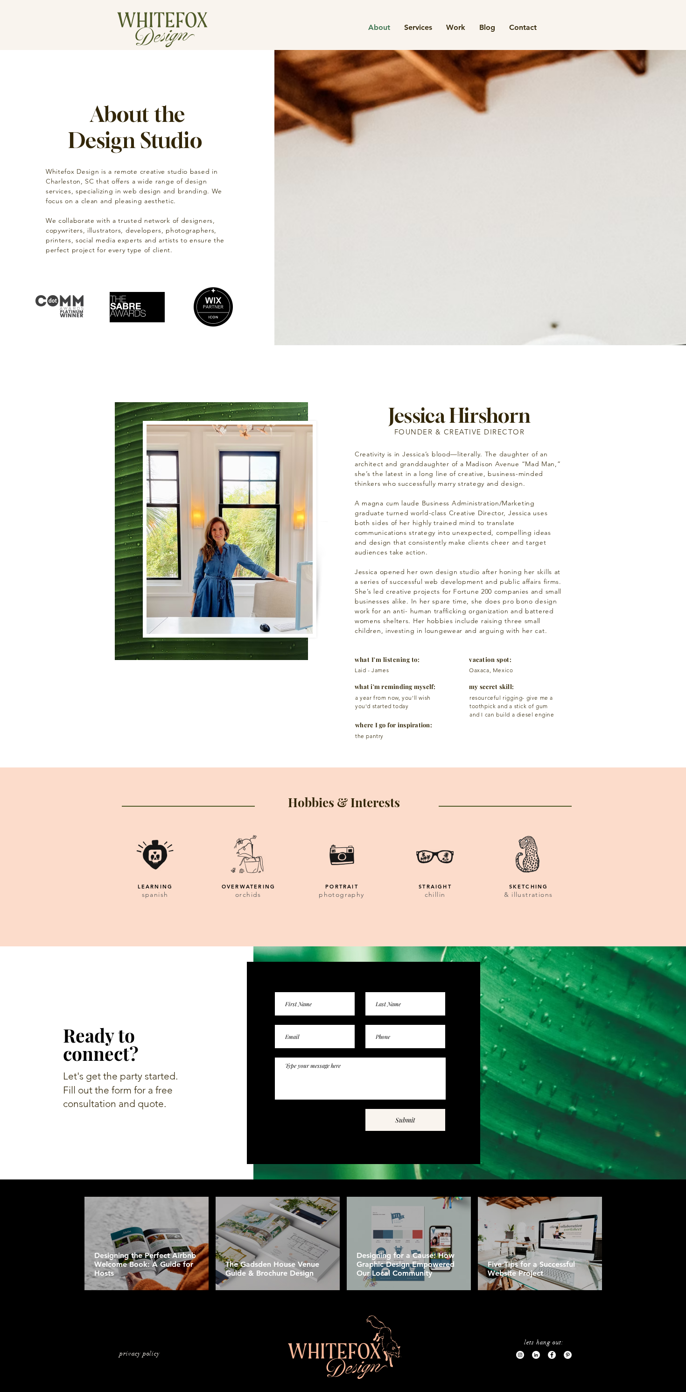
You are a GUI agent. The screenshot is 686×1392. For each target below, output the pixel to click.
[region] (162, 29)
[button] (455, 27)
